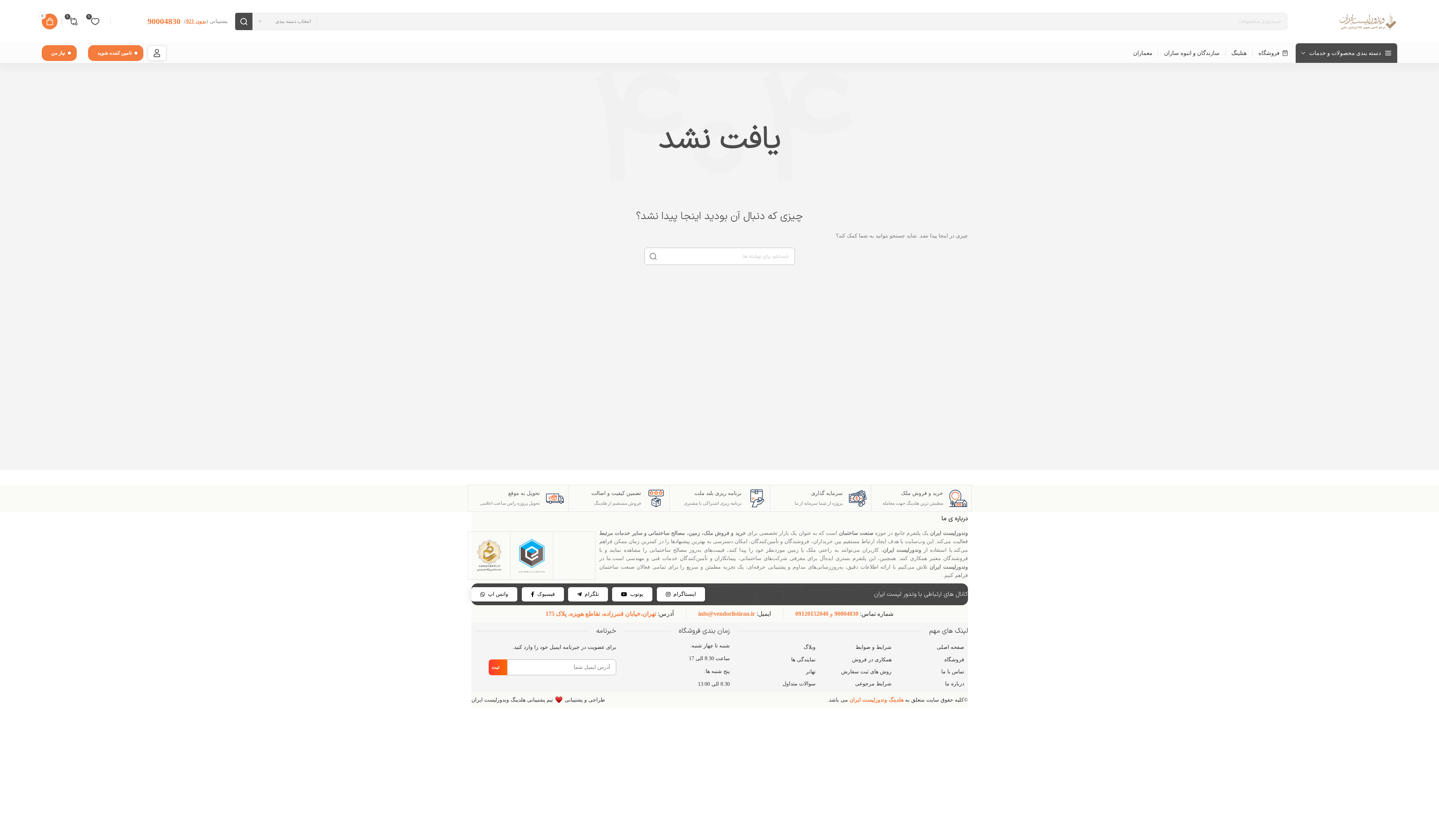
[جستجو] (243, 21)
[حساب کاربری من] (156, 53)
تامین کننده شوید (114, 53)
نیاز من (58, 53)
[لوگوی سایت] (1367, 21)
